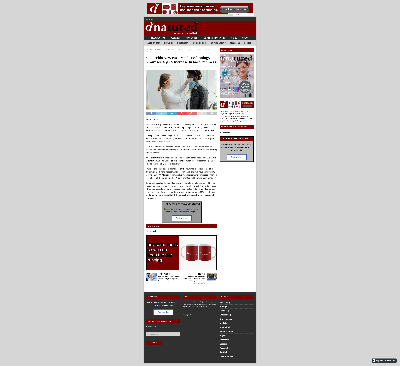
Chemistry (182, 43)
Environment (218, 43)
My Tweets (225, 132)
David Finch (151, 231)
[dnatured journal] (172, 34)
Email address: (151, 326)
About (245, 38)
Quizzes (223, 344)
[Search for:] (243, 15)
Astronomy (154, 43)
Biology (168, 43)
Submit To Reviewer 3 (213, 38)
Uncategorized (226, 356)
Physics (248, 43)
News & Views (158, 38)
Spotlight (224, 352)
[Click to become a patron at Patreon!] (181, 221)
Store (234, 38)
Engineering (200, 43)
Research (175, 38)
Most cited (225, 327)
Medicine (235, 43)
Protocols (191, 38)
